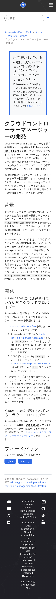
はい (10, 461)
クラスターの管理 (17, 35)
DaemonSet (32, 424)
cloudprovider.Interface (23, 326)
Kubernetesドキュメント (18, 32)
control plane (11, 150)
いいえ (25, 461)
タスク (38, 32)
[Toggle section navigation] (48, 18)
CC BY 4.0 (31, 517)
